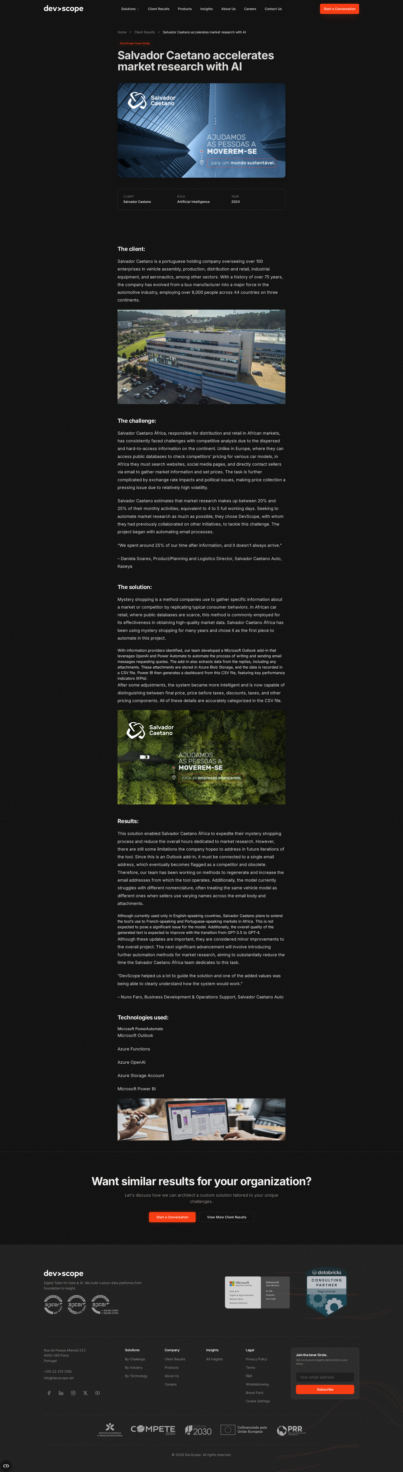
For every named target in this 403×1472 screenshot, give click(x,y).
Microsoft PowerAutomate (140, 1028)
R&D (249, 1376)
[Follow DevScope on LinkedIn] (61, 1393)
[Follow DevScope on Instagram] (73, 1393)
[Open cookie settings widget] (6, 1466)
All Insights (214, 1359)
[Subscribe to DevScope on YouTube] (97, 1393)
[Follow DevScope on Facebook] (49, 1393)
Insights (206, 9)
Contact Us (273, 9)
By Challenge (135, 1359)
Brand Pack (255, 1393)
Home (122, 32)
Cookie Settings (258, 1401)
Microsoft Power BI (137, 1088)
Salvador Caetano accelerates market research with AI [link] (204, 32)
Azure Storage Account (141, 1075)
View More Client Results (227, 1217)
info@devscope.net (59, 1378)
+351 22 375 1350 (58, 1371)
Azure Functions (134, 1048)
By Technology (136, 1376)
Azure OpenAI (132, 1062)
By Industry (133, 1367)
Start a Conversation (339, 9)
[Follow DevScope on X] (85, 1393)
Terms (250, 1367)
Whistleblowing (257, 1384)
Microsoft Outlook (135, 1035)
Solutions (128, 9)
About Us (228, 9)
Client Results (159, 9)
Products (185, 9)
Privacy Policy (256, 1359)
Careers (250, 9)
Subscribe (325, 1389)
